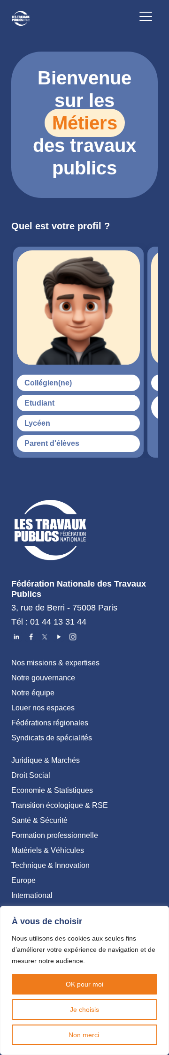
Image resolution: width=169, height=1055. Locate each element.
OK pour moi (84, 984)
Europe (23, 880)
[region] (84, 980)
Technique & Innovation (50, 865)
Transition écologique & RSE (59, 805)
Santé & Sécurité (39, 820)
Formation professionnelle (54, 835)
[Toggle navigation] (146, 18)
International (32, 895)
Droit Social (30, 775)
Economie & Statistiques (52, 790)
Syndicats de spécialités (51, 738)
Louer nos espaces (43, 708)
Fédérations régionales (49, 723)
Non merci (85, 1035)
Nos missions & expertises (55, 663)
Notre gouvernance (43, 678)
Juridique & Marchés (45, 760)
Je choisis (84, 1009)
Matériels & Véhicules (47, 850)
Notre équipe (32, 693)
